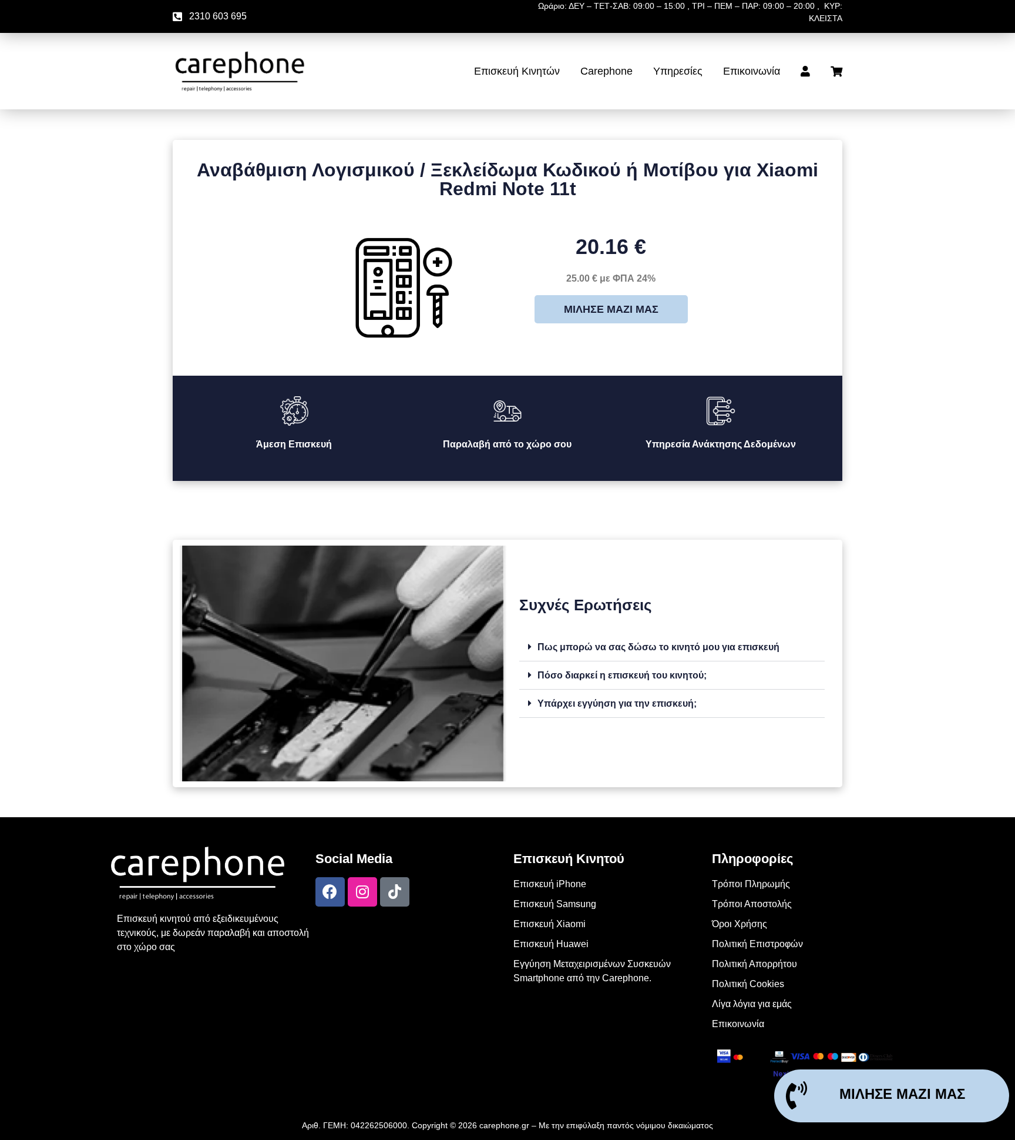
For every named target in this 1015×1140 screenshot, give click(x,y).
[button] (672, 647)
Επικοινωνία (751, 71)
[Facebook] (330, 892)
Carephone (606, 71)
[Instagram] (362, 892)
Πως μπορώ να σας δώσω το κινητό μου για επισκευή (658, 647)
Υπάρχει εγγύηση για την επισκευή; (617, 703)
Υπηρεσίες (678, 71)
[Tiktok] (394, 892)
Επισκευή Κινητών (517, 71)
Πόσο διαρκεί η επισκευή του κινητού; (622, 675)
